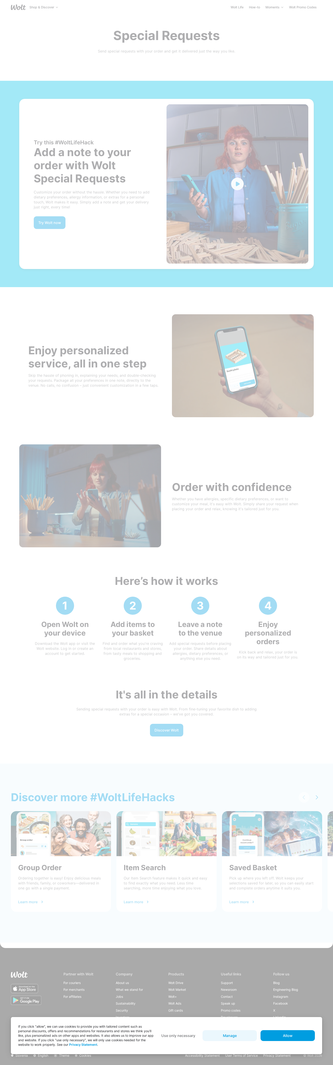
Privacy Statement (83, 1044)
